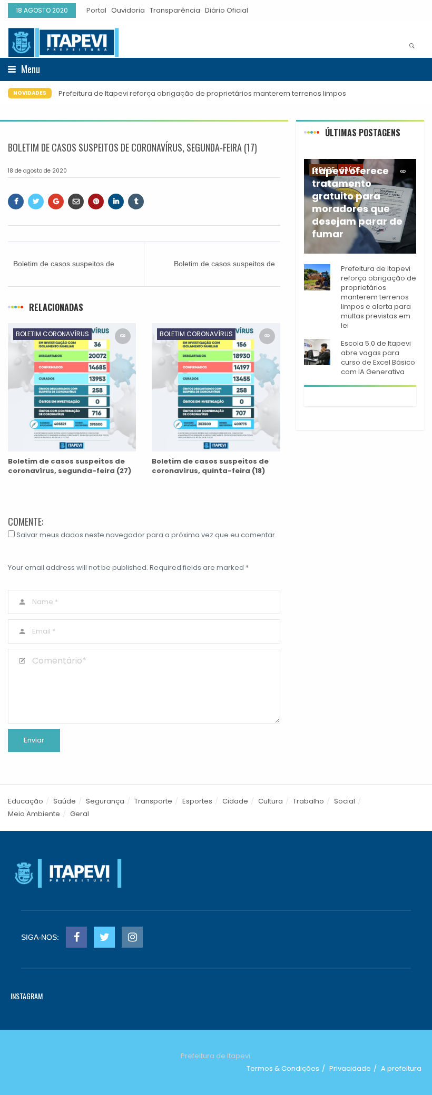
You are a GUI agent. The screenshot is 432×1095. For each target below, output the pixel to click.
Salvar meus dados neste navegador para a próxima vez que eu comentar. (146, 535)
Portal (96, 10)
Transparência (175, 10)
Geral (79, 814)
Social (344, 801)
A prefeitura (401, 1068)
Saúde (64, 801)
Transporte (153, 801)
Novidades (29, 93)
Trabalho (308, 801)
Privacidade (350, 1068)
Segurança (105, 801)
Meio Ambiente (34, 814)
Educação (25, 801)
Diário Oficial (226, 10)
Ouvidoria (128, 10)
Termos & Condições (283, 1068)
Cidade (235, 801)
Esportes (197, 801)
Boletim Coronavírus (52, 333)
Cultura (270, 801)
